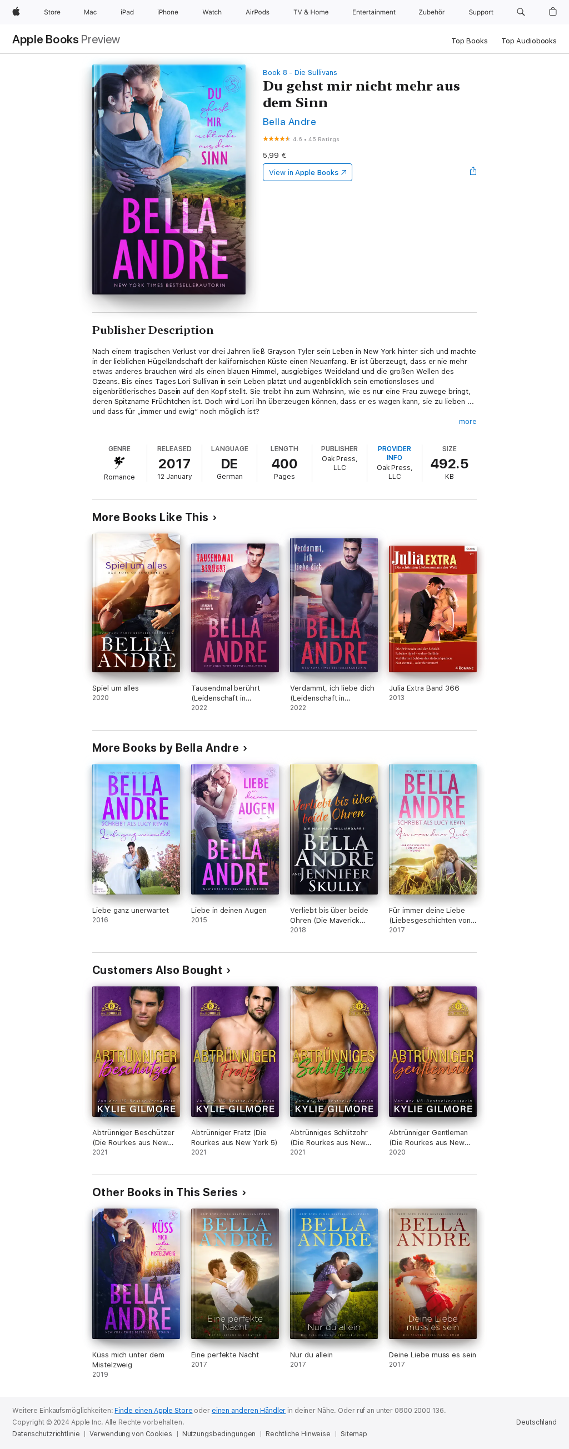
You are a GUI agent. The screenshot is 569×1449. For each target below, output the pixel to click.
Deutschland (536, 1422)
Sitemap (354, 1434)
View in (303, 172)
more (468, 421)
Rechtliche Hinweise (298, 1434)
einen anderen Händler (249, 1411)
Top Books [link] (469, 41)
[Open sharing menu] (473, 172)
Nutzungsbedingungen (219, 1434)
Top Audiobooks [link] (529, 41)
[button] (521, 12)
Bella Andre (289, 121)
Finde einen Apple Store (153, 1411)
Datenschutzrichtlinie (45, 1434)
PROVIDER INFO (394, 453)
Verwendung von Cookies (130, 1434)
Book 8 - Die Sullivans (300, 72)
